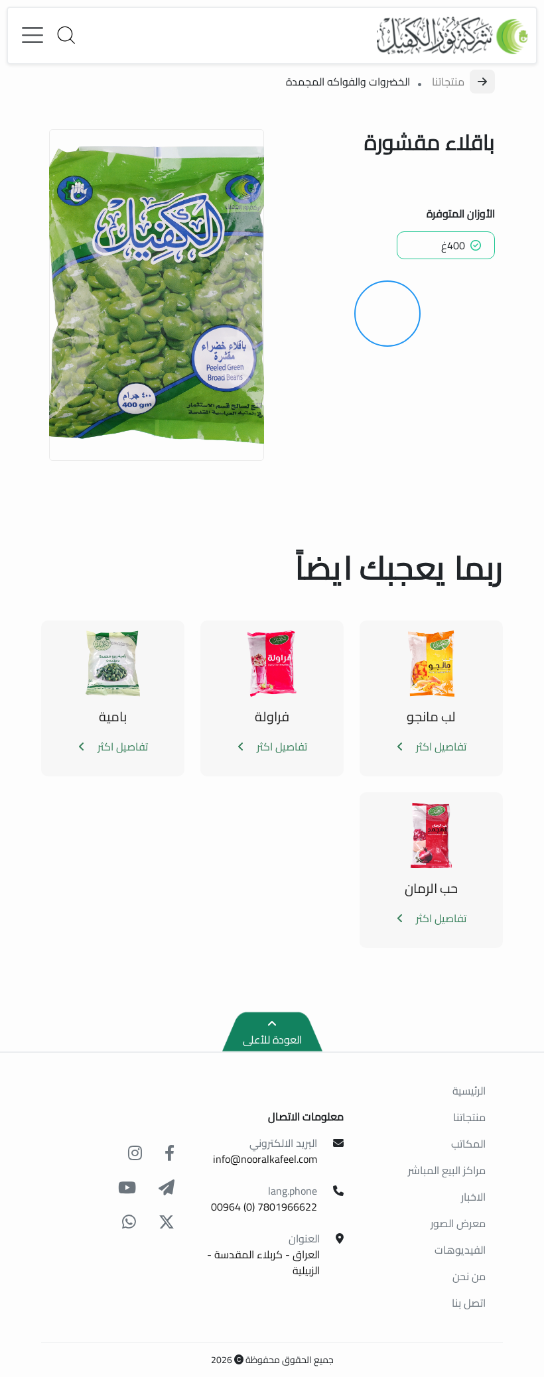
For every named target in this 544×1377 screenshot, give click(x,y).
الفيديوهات (460, 1250)
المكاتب (468, 1144)
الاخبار (473, 1197)
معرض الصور (458, 1223)
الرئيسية (469, 1091)
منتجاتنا (448, 81)
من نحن (469, 1276)
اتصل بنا (469, 1303)
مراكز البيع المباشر (447, 1170)
